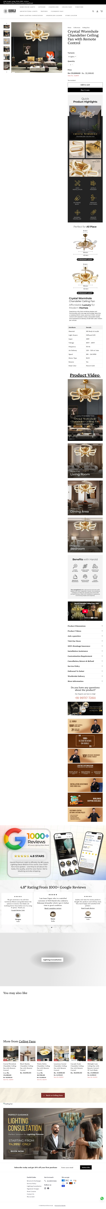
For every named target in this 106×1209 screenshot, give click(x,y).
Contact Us (30, 1194)
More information (75, 681)
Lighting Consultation (52, 960)
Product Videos (74, 631)
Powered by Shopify (60, 1205)
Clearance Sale (57, 11)
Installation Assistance (78, 651)
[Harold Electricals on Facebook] (48, 1188)
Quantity (71, 61)
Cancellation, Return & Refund (81, 661)
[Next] (6, 71)
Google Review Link (18, 910)
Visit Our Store (74, 641)
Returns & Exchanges (34, 1181)
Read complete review (53, 908)
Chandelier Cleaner (54, 15)
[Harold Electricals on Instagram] (45, 1188)
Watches (44, 11)
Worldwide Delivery (76, 676)
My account (31, 1196)
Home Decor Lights (27, 7)
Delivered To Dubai (76, 671)
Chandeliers (54, 7)
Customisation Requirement (80, 656)
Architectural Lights (29, 11)
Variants (71, 53)
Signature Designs (33, 1189)
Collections (76, 27)
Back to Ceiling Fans (54, 1095)
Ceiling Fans (67, 7)
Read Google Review (88, 908)
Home (69, 27)
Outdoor (41, 7)
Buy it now (85, 90)
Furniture (79, 7)
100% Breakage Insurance (79, 646)
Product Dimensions (77, 626)
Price (70, 70)
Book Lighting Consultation (31, 15)
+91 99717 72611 (85, 698)
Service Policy (74, 666)
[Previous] (6, 23)
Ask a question (74, 636)
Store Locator (71, 15)
